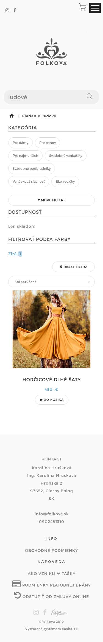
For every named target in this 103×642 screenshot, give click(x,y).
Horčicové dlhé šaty (52, 379)
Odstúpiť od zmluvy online (55, 596)
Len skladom (22, 226)
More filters (52, 200)
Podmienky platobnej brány (56, 585)
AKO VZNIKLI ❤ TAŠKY (52, 573)
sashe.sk (70, 628)
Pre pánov (47, 142)
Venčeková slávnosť (29, 181)
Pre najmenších (25, 155)
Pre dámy (20, 142)
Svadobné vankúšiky (65, 155)
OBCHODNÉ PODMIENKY (51, 550)
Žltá (14, 253)
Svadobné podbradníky (32, 168)
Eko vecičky (65, 181)
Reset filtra (75, 266)
